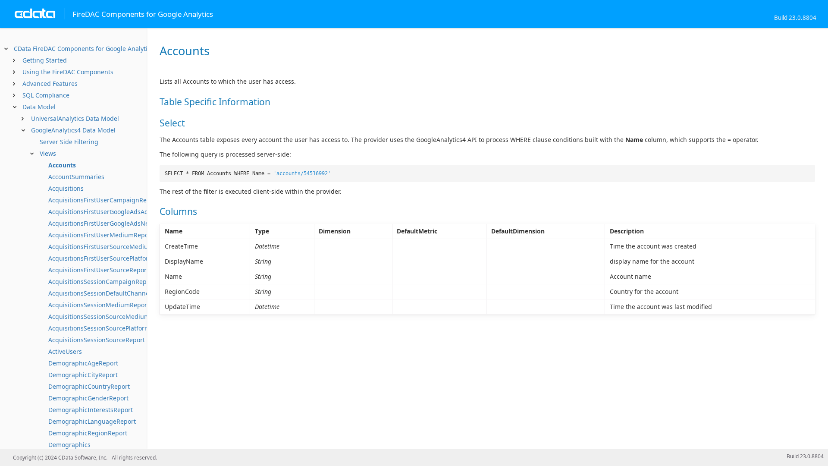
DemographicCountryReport (89, 386)
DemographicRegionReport (87, 433)
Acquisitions (66, 188)
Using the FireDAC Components (67, 72)
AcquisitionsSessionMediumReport (98, 305)
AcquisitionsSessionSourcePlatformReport (108, 328)
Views (48, 153)
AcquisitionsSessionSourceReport (96, 340)
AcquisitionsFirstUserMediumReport (100, 235)
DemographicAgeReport (83, 363)
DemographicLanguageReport (92, 421)
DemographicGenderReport (88, 398)
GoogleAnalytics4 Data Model (73, 130)
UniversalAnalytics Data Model (75, 118)
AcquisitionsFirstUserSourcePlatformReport (110, 258)
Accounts (62, 165)
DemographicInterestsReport (90, 410)
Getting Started (44, 60)
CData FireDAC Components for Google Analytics (84, 48)
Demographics (69, 445)
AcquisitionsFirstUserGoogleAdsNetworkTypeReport (123, 223)
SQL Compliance (45, 95)
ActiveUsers (65, 351)
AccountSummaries (76, 177)
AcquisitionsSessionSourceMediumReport (108, 316)
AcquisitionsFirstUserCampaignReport (103, 200)
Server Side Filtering (69, 142)
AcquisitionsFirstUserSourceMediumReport (110, 246)
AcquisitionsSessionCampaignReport (101, 281)
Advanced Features (50, 83)
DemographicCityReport (83, 375)
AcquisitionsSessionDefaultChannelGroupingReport (123, 293)
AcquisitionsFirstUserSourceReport (98, 270)
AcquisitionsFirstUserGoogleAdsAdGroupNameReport (125, 212)
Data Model (39, 107)
